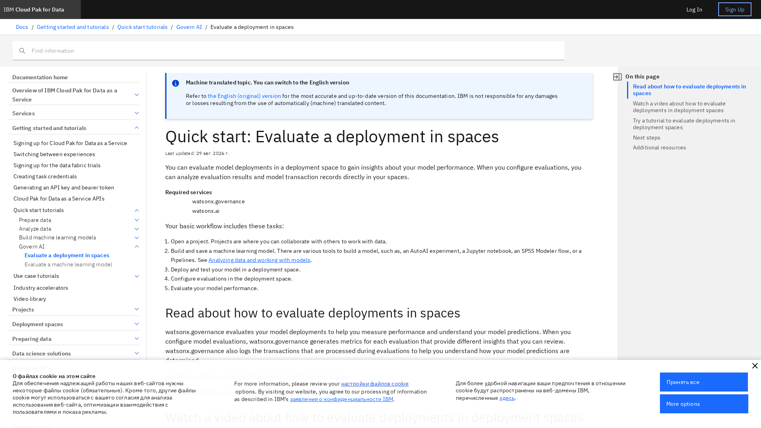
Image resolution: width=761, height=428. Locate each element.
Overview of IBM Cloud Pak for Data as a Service (64, 95)
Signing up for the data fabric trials (57, 165)
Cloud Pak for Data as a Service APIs (59, 198)
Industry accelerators (40, 288)
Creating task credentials (45, 176)
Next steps (647, 137)
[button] (755, 366)
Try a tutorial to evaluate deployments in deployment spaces (684, 124)
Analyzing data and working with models (259, 260)
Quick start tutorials (142, 27)
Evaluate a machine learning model (68, 264)
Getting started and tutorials (73, 27)
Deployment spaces (37, 324)
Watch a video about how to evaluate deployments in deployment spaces (679, 107)
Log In (694, 9)
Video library (29, 299)
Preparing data (32, 338)
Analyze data (35, 228)
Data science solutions (41, 353)
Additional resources (659, 147)
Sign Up (734, 9)
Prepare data (35, 220)
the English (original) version (244, 95)
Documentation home (40, 77)
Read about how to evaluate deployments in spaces (689, 90)
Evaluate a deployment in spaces (67, 255)
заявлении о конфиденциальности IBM (341, 399)
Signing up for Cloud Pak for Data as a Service (70, 143)
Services (23, 113)
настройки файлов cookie (375, 383)
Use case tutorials (36, 276)
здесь (506, 397)
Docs (22, 27)
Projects (23, 309)
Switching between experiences (54, 154)
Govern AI (189, 27)
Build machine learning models (58, 237)
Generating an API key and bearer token (63, 187)
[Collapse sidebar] (617, 77)
